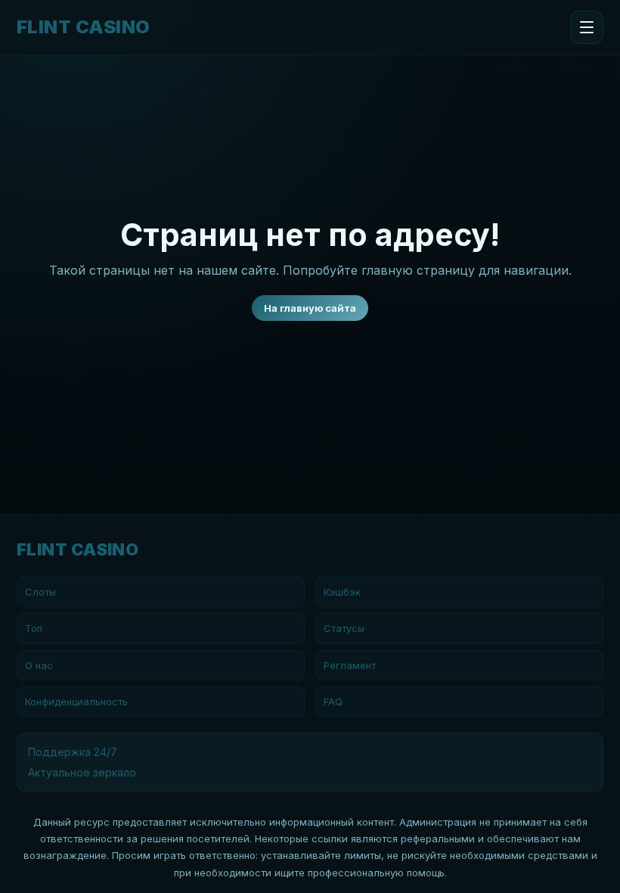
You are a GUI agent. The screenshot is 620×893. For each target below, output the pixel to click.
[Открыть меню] (586, 27)
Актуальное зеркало (82, 772)
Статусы (344, 628)
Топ (33, 628)
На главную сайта (310, 308)
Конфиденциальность (76, 701)
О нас (39, 665)
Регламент (350, 665)
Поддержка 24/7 (72, 751)
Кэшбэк (342, 592)
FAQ (333, 701)
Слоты (40, 592)
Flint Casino (83, 27)
